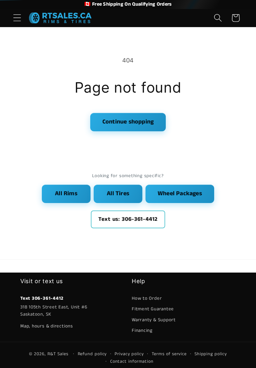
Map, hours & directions (46, 326)
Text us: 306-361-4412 (128, 219)
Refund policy (92, 354)
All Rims (66, 193)
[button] (17, 18)
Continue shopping (128, 122)
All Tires (118, 193)
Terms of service (169, 354)
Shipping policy (210, 354)
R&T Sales (58, 354)
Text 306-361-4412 (41, 298)
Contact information (132, 361)
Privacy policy (129, 354)
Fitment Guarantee (153, 309)
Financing (142, 330)
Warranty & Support (154, 320)
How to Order (147, 298)
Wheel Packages (180, 193)
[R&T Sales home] (60, 17)
